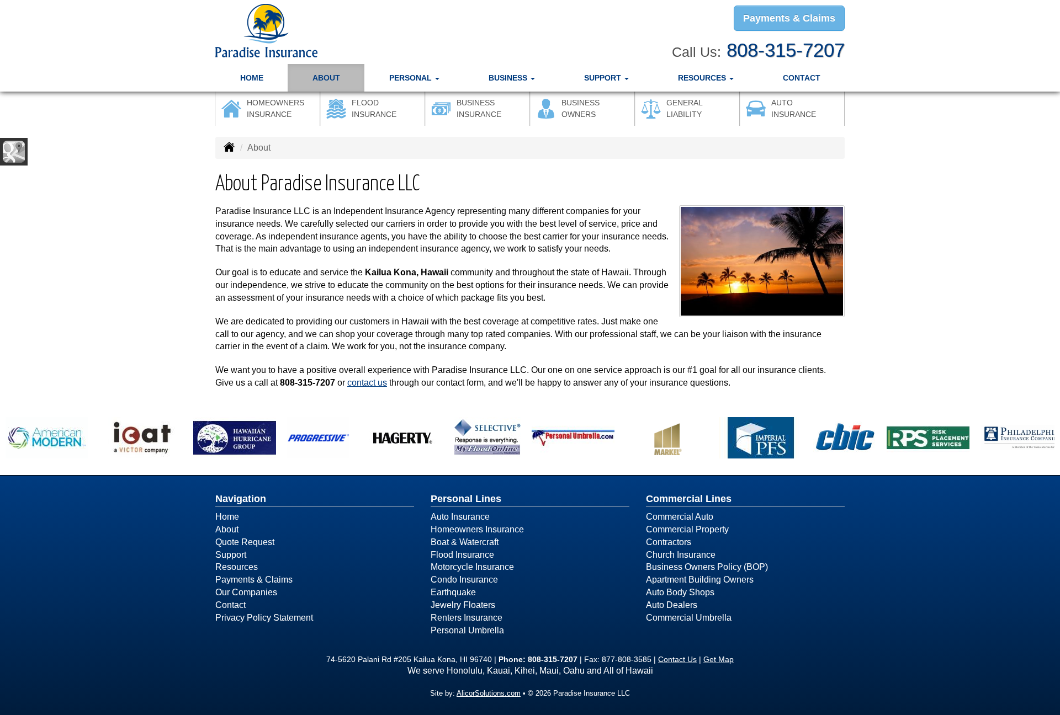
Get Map (718, 659)
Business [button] (509, 77)
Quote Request (244, 542)
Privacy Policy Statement (264, 617)
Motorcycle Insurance (472, 567)
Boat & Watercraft (465, 542)
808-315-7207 (786, 50)
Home (251, 77)
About (326, 77)
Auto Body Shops (680, 592)
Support (230, 554)
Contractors (668, 542)
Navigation (240, 498)
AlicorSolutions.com (489, 693)
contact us (367, 382)
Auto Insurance (460, 516)
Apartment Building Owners (700, 579)
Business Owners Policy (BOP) (707, 567)
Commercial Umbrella (689, 617)
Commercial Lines (689, 498)
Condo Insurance (464, 579)
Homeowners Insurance (477, 529)
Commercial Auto (679, 516)
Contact (801, 77)
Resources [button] (703, 77)
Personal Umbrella (467, 630)
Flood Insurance (462, 554)
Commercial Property (687, 529)
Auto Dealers (671, 605)
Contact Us (677, 659)
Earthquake (453, 592)
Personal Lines (466, 498)
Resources (236, 567)
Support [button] (603, 77)
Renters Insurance (466, 617)
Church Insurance (681, 554)
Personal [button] (411, 77)
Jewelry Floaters (463, 605)
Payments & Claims (789, 18)
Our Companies (246, 592)
